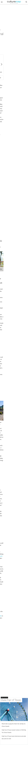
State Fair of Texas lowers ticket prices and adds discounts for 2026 (14, 737)
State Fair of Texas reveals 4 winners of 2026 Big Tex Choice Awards (14, 731)
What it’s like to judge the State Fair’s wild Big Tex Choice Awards (13, 725)
